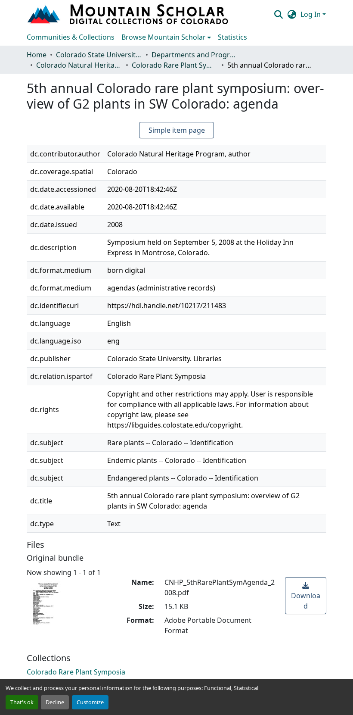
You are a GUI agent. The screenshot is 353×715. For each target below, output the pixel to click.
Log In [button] (311, 14)
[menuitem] (166, 37)
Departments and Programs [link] (195, 54)
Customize (90, 702)
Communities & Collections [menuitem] (71, 37)
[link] (305, 595)
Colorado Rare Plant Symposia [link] (175, 65)
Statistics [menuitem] (232, 37)
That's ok (22, 702)
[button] (129, 14)
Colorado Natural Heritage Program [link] (79, 65)
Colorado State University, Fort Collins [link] (99, 54)
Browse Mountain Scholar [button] (163, 37)
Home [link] (36, 54)
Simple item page (177, 130)
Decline (55, 702)
